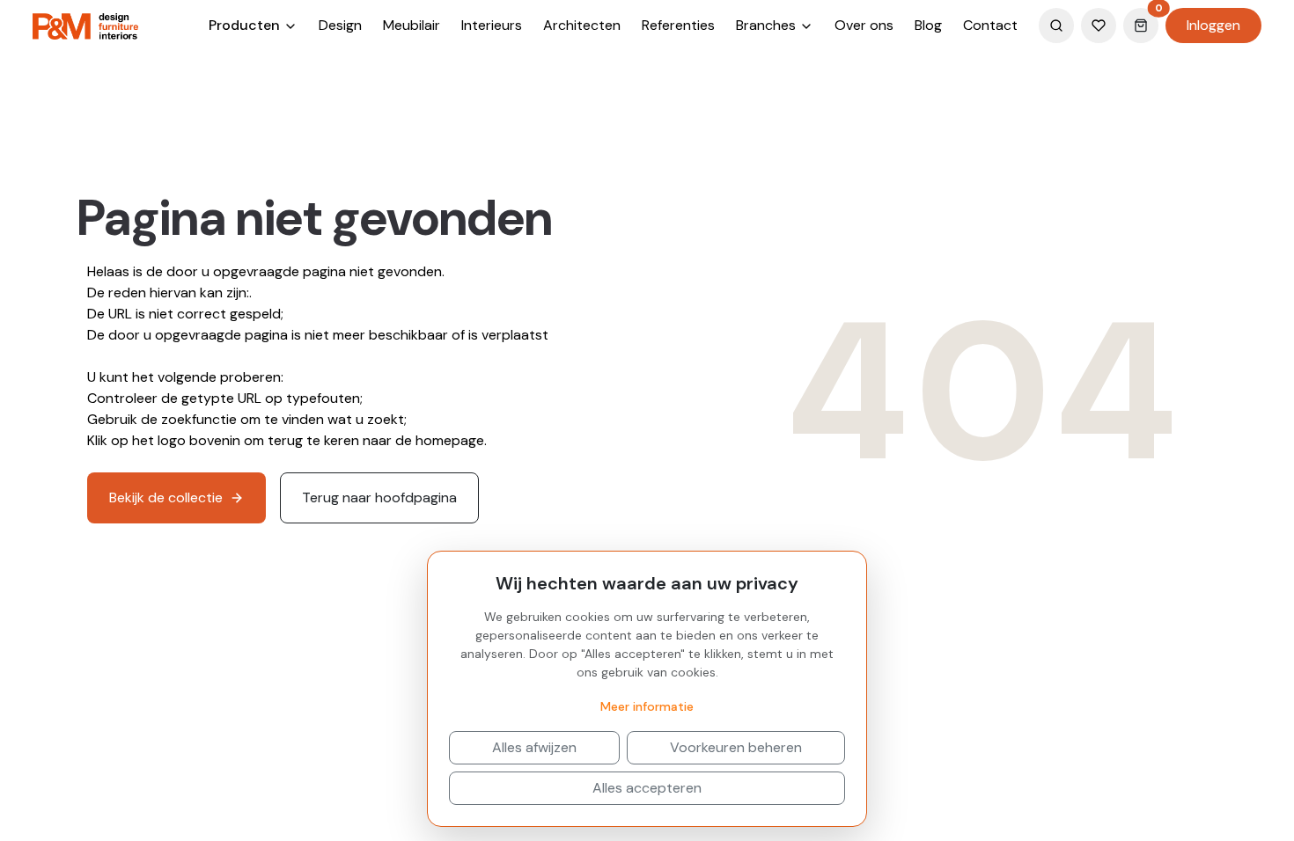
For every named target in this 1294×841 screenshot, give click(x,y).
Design (340, 25)
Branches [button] (767, 25)
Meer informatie (647, 706)
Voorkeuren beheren (736, 747)
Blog (928, 25)
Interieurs (491, 25)
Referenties (678, 25)
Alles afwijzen (534, 747)
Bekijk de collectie (166, 497)
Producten (246, 25)
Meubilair (411, 25)
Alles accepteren (647, 788)
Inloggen (1213, 25)
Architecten (582, 25)
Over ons (863, 25)
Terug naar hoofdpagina (379, 497)
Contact (990, 25)
